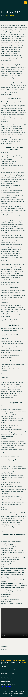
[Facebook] (8, 678)
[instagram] (5, 678)
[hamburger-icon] (25, 2)
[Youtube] (11, 678)
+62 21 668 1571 (6, 686)
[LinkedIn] (2, 678)
